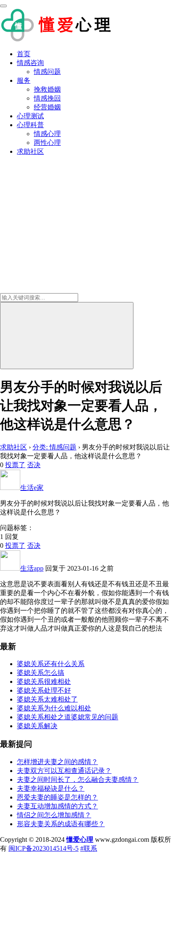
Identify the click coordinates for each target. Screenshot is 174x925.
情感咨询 (30, 62)
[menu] (3, 6)
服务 (23, 80)
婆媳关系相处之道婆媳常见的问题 (67, 717)
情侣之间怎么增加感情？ (54, 815)
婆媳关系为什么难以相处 (54, 708)
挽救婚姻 (47, 89)
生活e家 (32, 487)
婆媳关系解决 (37, 725)
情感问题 (47, 71)
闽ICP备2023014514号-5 (43, 848)
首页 (23, 53)
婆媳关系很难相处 (44, 681)
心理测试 (30, 116)
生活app (32, 568)
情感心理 (47, 133)
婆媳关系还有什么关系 (50, 663)
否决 (34, 464)
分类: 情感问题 (54, 447)
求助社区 (30, 151)
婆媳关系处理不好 (44, 690)
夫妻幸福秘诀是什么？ (50, 788)
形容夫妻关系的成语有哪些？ (61, 823)
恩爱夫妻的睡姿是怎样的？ (57, 797)
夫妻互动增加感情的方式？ (57, 806)
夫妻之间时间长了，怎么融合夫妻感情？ (78, 779)
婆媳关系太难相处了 (47, 699)
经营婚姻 (47, 107)
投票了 (15, 464)
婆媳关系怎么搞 (40, 672)
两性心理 (47, 142)
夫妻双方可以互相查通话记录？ (64, 770)
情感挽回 (47, 98)
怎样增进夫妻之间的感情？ (57, 761)
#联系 (88, 848)
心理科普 (30, 124)
